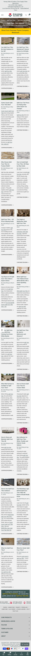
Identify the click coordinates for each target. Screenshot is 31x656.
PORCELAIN (24, 607)
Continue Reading (6, 88)
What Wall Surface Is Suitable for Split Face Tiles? (7, 385)
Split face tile (20, 115)
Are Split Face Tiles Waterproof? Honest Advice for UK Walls (23, 49)
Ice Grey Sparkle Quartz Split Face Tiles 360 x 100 (7, 304)
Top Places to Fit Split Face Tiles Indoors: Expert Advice (7, 278)
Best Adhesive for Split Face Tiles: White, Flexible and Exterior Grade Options (22, 441)
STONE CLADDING (21, 609)
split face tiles (8, 71)
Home (2, 20)
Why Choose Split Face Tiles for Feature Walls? (6, 164)
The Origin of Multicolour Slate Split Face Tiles (22, 221)
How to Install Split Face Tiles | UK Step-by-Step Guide (23, 164)
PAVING (5, 607)
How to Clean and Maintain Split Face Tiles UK (7, 439)
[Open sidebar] (2, 330)
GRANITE (18, 607)
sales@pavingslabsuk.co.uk (15, 6)
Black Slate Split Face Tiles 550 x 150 (7, 516)
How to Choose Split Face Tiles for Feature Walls (23, 385)
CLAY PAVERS (12, 609)
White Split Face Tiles (22, 291)
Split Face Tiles (11, 20)
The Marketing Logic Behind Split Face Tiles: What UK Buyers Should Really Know (23, 492)
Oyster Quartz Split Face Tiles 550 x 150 (7, 524)
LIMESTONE (4, 609)
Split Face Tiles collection (10, 594)
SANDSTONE (11, 607)
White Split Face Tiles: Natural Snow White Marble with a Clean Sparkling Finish (23, 280)
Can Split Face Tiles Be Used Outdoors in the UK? (7, 49)
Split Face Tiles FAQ (22, 596)
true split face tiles (6, 572)
